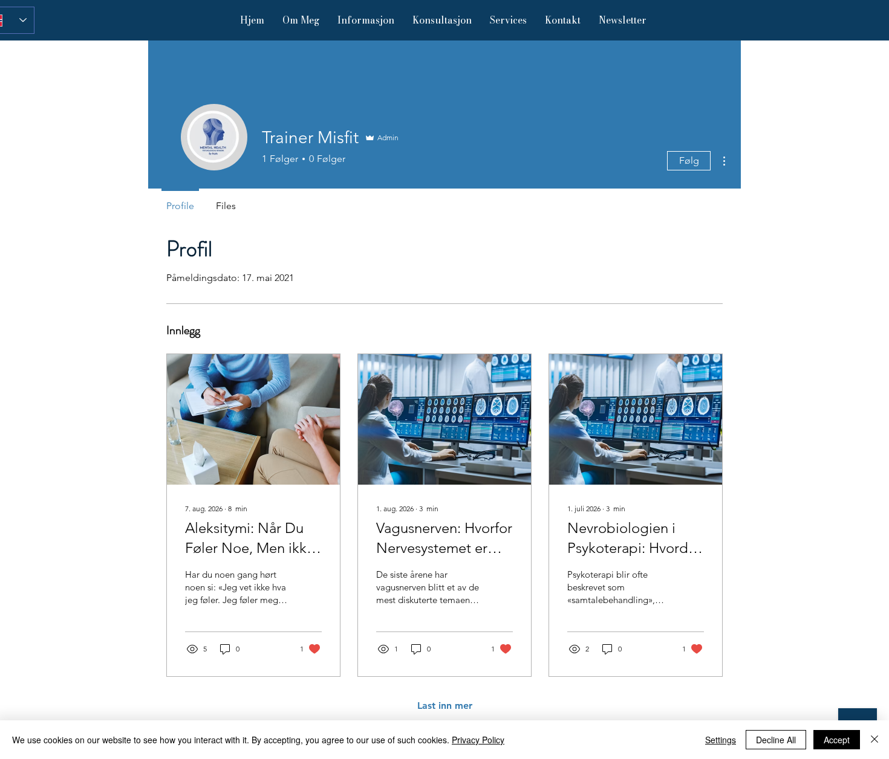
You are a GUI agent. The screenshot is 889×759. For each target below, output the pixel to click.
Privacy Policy (478, 740)
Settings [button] (720, 740)
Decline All (776, 740)
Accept (837, 740)
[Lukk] (874, 739)
